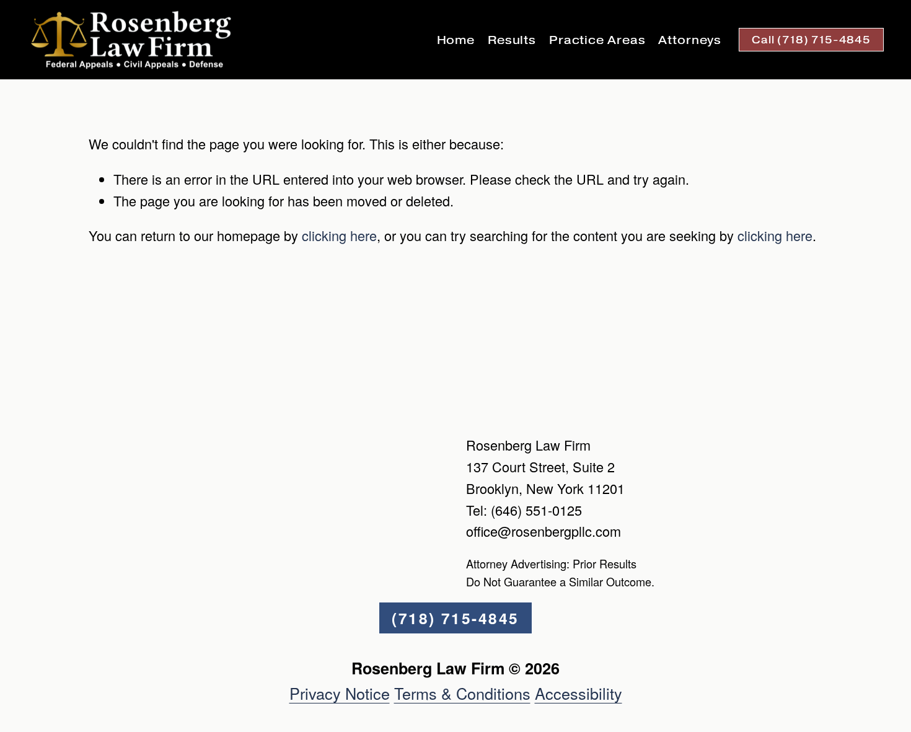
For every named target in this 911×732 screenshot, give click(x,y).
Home (456, 40)
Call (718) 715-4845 (811, 39)
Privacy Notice (339, 693)
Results (512, 40)
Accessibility (578, 693)
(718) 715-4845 (455, 617)
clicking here (339, 235)
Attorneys (689, 40)
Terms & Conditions (462, 693)
